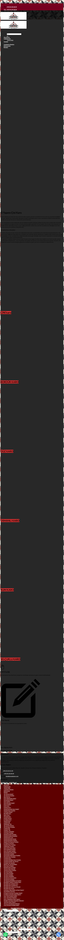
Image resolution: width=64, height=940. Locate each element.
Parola (3, 932)
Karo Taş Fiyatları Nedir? (10, 896)
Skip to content (5, 1)
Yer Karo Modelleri (9, 876)
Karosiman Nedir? (8, 800)
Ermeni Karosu (8, 818)
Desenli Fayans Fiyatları (10, 834)
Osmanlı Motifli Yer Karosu (11, 861)
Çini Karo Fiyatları (8, 833)
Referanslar (7, 46)
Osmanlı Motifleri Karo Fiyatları (12, 860)
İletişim (6, 47)
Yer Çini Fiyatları (8, 871)
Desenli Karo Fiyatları (9, 810)
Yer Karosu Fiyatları (9, 795)
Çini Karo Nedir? (8, 812)
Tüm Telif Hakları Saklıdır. (18, 908)
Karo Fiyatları (7, 804)
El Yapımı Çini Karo (9, 843)
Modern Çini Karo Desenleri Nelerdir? (14, 900)
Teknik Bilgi (10, 40)
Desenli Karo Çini (8, 837)
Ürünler (6, 41)
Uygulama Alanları (9, 44)
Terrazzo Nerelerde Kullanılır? (12, 903)
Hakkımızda (7, 38)
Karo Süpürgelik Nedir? (10, 798)
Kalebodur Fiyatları (9, 846)
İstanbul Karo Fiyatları (10, 845)
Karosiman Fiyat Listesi (10, 852)
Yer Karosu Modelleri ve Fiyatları (12, 880)
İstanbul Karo (7, 807)
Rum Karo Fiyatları (9, 866)
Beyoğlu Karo (7, 813)
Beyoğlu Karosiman (9, 888)
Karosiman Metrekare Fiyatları (12, 855)
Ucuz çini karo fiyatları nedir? (11, 905)
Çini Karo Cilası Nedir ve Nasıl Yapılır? (14, 890)
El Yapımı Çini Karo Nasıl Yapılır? (12, 894)
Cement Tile (7, 830)
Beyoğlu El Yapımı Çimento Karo (12, 882)
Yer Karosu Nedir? (9, 794)
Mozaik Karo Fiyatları (10, 857)
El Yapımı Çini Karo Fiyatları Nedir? (13, 893)
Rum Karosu (7, 797)
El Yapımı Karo (8, 819)
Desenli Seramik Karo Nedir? (11, 809)
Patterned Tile (7, 824)
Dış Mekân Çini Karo (9, 891)
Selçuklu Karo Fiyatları (10, 867)
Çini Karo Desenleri (9, 831)
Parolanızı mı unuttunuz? (7, 938)
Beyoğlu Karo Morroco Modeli (12, 887)
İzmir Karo (6, 806)
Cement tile (7, 822)
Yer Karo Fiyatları (8, 874)
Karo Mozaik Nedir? (9, 803)
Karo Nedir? (7, 801)
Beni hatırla (11, 935)
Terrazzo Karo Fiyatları (10, 870)
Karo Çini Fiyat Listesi (9, 848)
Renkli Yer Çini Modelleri (10, 864)
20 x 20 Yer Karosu (9, 825)
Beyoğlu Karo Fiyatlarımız (11, 885)
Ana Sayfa (7, 37)
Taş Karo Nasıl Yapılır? (10, 902)
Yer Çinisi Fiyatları (8, 873)
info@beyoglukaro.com (12, 776)
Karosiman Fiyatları (9, 854)
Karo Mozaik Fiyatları (10, 851)
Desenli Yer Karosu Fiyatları (11, 842)
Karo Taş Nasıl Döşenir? (10, 897)
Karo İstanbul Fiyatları (10, 849)
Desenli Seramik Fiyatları (10, 840)
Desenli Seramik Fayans (10, 839)
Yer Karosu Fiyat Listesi (10, 877)
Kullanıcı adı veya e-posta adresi (9, 929)
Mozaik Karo (7, 816)
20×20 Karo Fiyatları (9, 827)
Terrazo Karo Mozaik (9, 869)
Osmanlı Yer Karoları (9, 863)
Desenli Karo (7, 821)
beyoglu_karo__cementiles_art (9, 782)
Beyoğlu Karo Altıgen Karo (11, 883)
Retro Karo (7, 815)
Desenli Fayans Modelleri (10, 836)
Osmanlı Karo (7, 858)
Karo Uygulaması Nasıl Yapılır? (12, 899)
